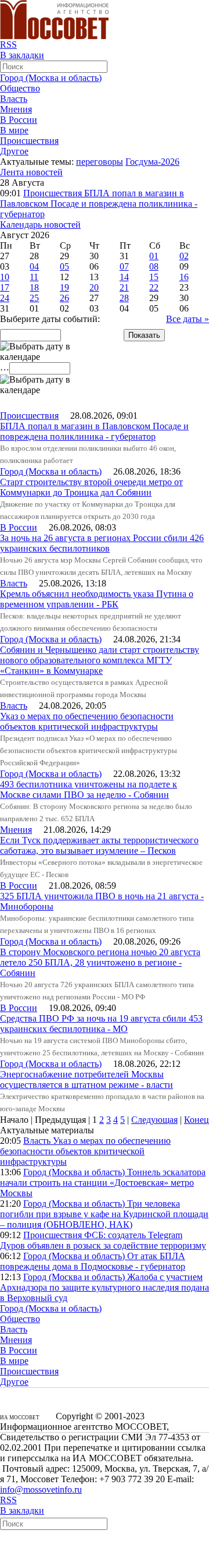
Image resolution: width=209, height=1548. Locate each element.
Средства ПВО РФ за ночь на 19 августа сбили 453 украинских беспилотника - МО (101, 1023)
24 (4, 298)
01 (153, 256)
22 (153, 287)
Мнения (16, 109)
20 (94, 287)
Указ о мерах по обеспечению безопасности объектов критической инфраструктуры (87, 721)
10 (4, 277)
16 (184, 277)
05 (64, 266)
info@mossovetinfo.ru (41, 1489)
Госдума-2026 (152, 162)
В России (18, 120)
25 (34, 298)
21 (124, 287)
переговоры (99, 162)
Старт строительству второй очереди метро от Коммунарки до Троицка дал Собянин (91, 487)
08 (153, 266)
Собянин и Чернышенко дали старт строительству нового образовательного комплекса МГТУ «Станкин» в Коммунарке (99, 660)
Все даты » (187, 319)
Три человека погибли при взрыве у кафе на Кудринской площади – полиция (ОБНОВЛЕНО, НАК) (104, 1214)
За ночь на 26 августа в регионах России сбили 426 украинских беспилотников (102, 543)
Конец (196, 1120)
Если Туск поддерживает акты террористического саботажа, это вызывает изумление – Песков (99, 845)
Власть (13, 99)
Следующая (154, 1120)
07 (124, 266)
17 (4, 287)
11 (34, 277)
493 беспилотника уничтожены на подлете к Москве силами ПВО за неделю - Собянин (88, 789)
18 (34, 287)
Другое (14, 151)
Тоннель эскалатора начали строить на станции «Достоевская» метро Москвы (103, 1182)
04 (34, 266)
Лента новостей (31, 172)
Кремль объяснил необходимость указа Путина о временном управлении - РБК (96, 599)
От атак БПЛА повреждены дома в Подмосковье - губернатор (92, 1261)
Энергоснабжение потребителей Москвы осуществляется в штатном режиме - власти (86, 1079)
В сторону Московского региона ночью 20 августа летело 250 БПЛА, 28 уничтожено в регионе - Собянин (100, 962)
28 (124, 298)
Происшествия (29, 141)
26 (64, 298)
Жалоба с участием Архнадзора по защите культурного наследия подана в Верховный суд (104, 1287)
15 (153, 277)
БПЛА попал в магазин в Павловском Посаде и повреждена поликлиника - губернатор (98, 203)
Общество (20, 88)
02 (184, 256)
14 (124, 277)
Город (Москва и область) (51, 78)
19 (64, 287)
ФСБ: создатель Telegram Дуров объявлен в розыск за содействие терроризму (103, 1240)
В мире (14, 130)
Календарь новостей (40, 224)
